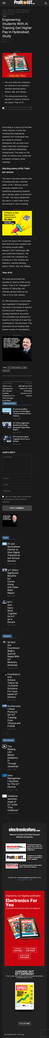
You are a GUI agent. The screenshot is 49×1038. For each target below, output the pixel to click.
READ (24, 1023)
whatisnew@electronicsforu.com (29, 877)
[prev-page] (3, 448)
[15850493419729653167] (17, 77)
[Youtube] (31, 880)
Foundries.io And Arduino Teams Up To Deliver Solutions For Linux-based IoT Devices (13, 685)
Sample (18, 950)
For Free (18, 951)
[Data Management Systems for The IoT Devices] (4, 775)
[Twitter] (29, 880)
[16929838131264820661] (17, 235)
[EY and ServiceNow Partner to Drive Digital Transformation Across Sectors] (6, 411)
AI (9, 367)
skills (24, 367)
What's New (11, 10)
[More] (27, 45)
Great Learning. (16, 367)
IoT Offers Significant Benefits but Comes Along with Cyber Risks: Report (12, 581)
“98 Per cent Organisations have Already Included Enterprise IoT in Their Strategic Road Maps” (8, 393)
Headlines (6, 413)
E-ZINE (27, 1023)
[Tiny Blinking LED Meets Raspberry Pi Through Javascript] (4, 746)
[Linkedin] (21, 880)
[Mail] (23, 880)
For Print (30, 951)
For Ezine (24, 957)
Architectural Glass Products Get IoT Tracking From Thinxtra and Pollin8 (14, 716)
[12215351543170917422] (17, 360)
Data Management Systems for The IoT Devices (13, 781)
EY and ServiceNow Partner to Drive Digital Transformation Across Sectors (13, 552)
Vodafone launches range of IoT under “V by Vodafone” (13, 803)
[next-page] (7, 448)
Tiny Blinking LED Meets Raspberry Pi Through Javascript (12, 756)
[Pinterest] (22, 45)
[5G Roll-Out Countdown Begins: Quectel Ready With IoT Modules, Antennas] (4, 642)
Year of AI (6, 371)
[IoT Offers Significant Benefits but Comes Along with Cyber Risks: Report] (6, 425)
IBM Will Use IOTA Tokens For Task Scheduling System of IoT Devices (25, 391)
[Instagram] (19, 880)
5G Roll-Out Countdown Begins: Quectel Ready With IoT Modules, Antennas (13, 653)
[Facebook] (11, 45)
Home (4, 10)
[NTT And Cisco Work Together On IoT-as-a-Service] (6, 439)
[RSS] (27, 880)
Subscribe (31, 950)
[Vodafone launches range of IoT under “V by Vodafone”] (4, 796)
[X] (17, 45)
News (18, 10)
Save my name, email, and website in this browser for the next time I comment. (16, 499)
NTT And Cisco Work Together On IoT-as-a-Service (21, 439)
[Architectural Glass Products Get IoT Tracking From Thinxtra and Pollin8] (4, 706)
